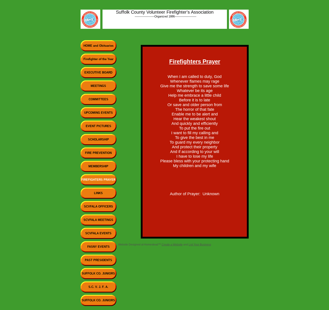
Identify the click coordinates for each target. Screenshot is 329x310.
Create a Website (172, 244)
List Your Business (200, 244)
